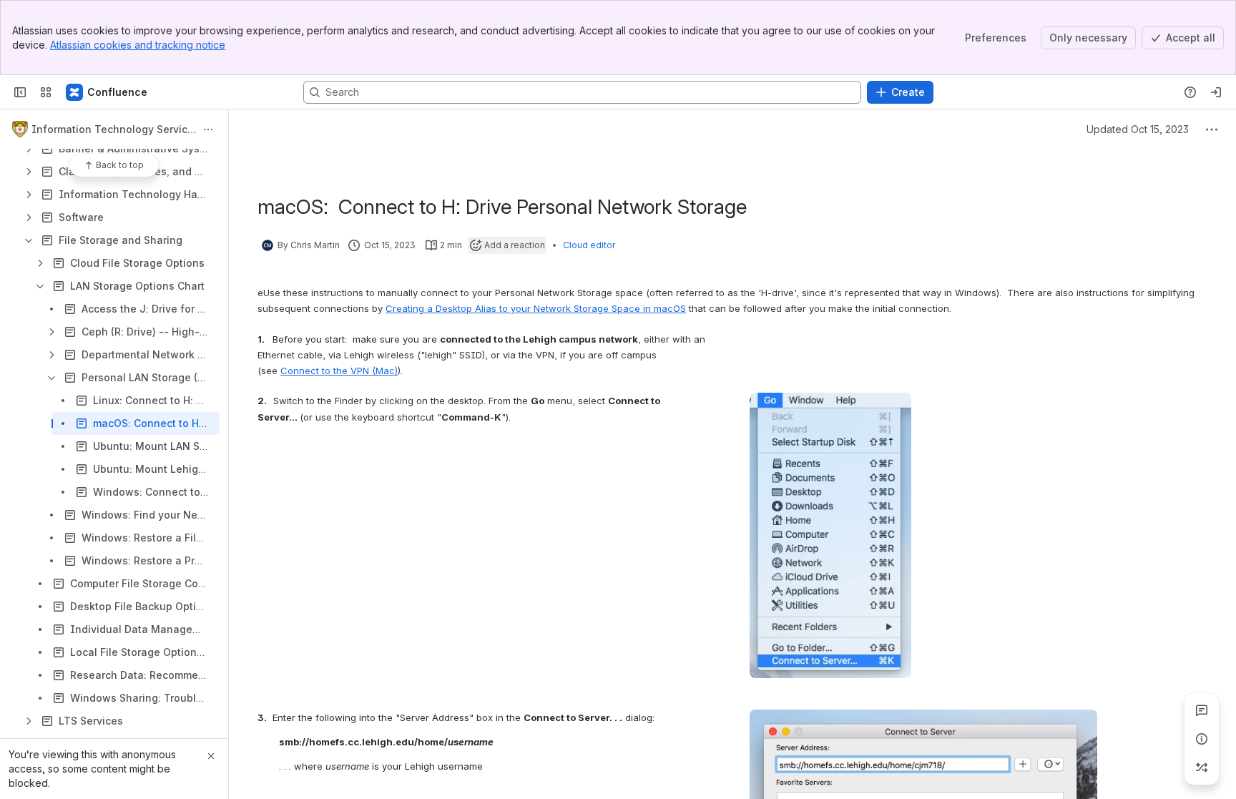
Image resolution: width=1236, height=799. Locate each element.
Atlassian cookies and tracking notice (137, 45)
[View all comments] (1201, 710)
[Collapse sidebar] (20, 92)
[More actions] (208, 129)
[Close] (211, 756)
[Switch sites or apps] (45, 92)
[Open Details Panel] (1201, 738)
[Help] (1190, 92)
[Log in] (1216, 92)
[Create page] (1201, 767)
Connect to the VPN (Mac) (339, 370)
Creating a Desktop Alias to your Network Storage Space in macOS (536, 308)
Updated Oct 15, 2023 (1138, 129)
